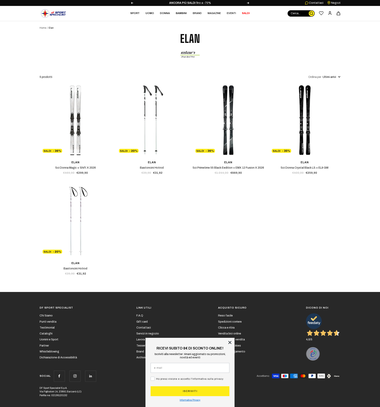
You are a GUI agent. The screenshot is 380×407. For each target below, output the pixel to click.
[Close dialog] (230, 342)
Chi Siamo (46, 315)
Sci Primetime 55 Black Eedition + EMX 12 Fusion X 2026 (228, 167)
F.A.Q (139, 315)
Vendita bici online (229, 333)
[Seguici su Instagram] (74, 376)
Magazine (214, 13)
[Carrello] (338, 13)
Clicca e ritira (226, 327)
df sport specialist (56, 307)
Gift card (142, 321)
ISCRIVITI (190, 391)
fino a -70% (190, 2)
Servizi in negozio (147, 333)
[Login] (330, 13)
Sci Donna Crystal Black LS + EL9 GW (305, 167)
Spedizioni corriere (230, 321)
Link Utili (143, 307)
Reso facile (225, 315)
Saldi (246, 13)
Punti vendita (48, 321)
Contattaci (315, 2)
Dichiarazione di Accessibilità (58, 357)
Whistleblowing (49, 351)
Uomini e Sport (49, 339)
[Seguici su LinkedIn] (90, 376)
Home (43, 27)
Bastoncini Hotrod (152, 167)
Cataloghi (46, 333)
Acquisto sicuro (232, 307)
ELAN (75, 162)
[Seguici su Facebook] (59, 376)
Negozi (335, 2)
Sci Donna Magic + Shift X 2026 (75, 167)
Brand (197, 13)
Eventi (231, 13)
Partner (44, 345)
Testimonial (47, 327)
